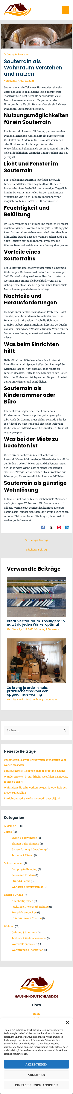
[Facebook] (43, 527)
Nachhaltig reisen (22, 901)
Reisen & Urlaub (13, 894)
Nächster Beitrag (36, 549)
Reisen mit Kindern (23, 875)
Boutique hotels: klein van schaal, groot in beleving (34, 770)
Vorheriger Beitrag (36, 540)
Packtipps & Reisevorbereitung (30, 906)
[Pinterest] (59, 527)
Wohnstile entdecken (24, 944)
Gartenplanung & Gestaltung (29, 849)
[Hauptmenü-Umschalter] (65, 10)
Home (36, 1013)
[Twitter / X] (51, 527)
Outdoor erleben (13, 863)
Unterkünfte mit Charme (27, 918)
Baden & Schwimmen (24, 837)
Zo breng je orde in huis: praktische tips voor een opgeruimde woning (27, 691)
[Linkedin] (67, 527)
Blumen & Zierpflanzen (25, 843)
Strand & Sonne (21, 881)
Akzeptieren (36, 1064)
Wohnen (9, 926)
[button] (67, 1022)
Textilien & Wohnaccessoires (29, 938)
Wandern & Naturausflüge (27, 886)
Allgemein (10, 826)
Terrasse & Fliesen (23, 855)
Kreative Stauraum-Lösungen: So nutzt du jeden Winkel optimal (36, 623)
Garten (8, 831)
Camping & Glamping (24, 869)
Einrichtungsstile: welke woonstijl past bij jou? (32, 798)
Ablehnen (36, 1075)
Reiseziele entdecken (24, 912)
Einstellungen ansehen (36, 1085)
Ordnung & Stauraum (16, 54)
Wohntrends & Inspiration (27, 950)
